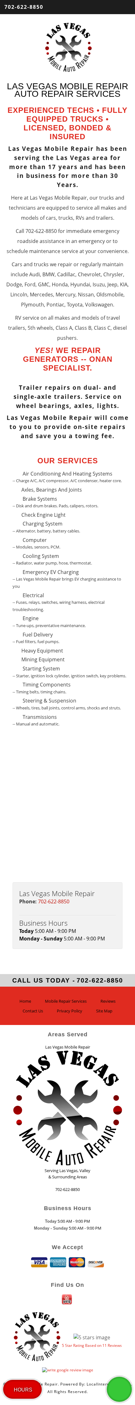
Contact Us (33, 1011)
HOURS (23, 1389)
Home (25, 1001)
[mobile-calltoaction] (119, 1389)
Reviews (108, 1001)
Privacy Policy (69, 1011)
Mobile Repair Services (66, 1001)
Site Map (104, 1011)
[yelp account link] (67, 1302)
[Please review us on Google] (67, 1368)
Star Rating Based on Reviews (92, 1345)
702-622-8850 (23, 6)
